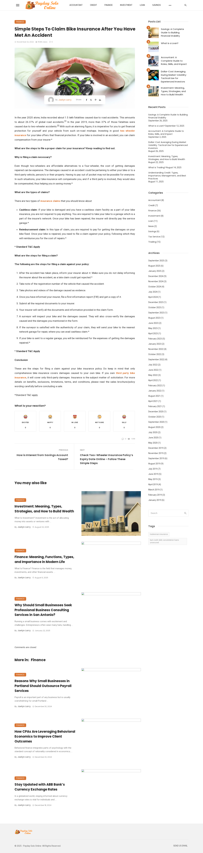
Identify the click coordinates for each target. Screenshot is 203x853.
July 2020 (152, 432)
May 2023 (153, 328)
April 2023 (153, 333)
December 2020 (155, 411)
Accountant (76, 5)
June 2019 (153, 474)
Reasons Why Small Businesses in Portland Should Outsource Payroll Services (43, 686)
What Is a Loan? (169, 43)
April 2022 (153, 380)
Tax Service (154, 236)
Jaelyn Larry (64, 99)
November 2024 (155, 281)
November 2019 (155, 453)
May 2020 (153, 443)
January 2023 (154, 344)
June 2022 (153, 370)
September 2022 (156, 359)
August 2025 (154, 266)
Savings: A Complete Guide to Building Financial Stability (172, 32)
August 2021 (154, 396)
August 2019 (154, 463)
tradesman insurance (159, 534)
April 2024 (153, 297)
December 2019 (155, 448)
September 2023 (156, 312)
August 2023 (154, 318)
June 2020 (153, 437)
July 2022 (152, 365)
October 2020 (154, 417)
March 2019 (153, 489)
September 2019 (156, 458)
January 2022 (154, 391)
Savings (156, 5)
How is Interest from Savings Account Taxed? (42, 457)
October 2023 (154, 307)
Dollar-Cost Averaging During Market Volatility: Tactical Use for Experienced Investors (174, 76)
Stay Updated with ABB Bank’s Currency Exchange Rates (40, 787)
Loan (142, 5)
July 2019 (152, 469)
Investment (126, 5)
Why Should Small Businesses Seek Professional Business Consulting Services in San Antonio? (43, 610)
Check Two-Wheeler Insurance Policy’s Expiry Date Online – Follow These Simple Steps (106, 459)
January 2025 (154, 271)
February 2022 (155, 385)
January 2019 (154, 500)
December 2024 (155, 276)
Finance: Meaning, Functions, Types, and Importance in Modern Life (44, 559)
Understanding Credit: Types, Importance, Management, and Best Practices (167, 175)
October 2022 (154, 354)
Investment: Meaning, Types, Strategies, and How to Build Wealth (44, 509)
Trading (152, 241)
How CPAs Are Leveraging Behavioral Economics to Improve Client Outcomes (45, 736)
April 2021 (153, 401)
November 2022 (155, 349)
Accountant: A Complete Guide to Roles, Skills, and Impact (174, 61)
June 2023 (153, 323)
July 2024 (152, 292)
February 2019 (155, 495)
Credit (93, 5)
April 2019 (153, 484)
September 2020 (156, 422)
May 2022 (153, 375)
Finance (108, 5)
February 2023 (155, 338)
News (151, 226)
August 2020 (154, 427)
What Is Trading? (157, 167)
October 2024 (154, 286)
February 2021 (155, 406)
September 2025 (156, 260)
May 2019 (153, 479)
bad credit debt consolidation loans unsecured (164, 541)
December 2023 (155, 302)
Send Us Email (180, 846)
